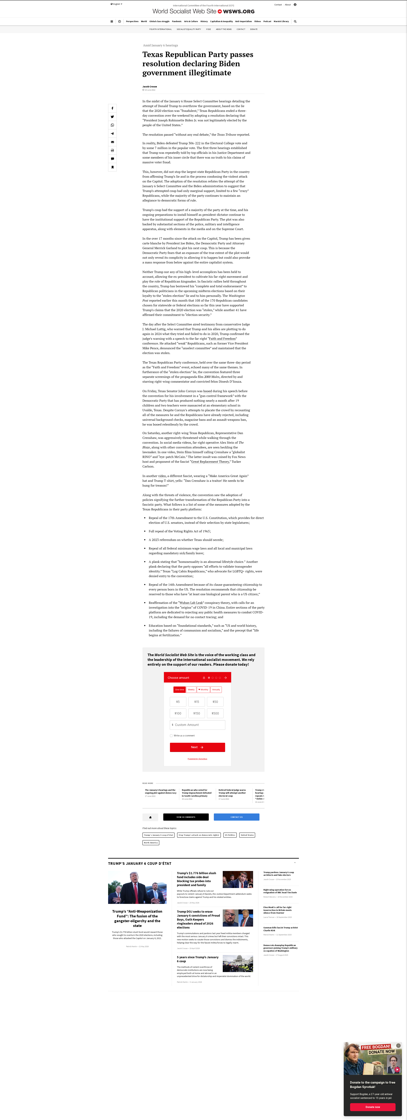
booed (207, 391)
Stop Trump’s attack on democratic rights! (199, 835)
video (162, 476)
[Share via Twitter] (112, 117)
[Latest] (119, 23)
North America (151, 842)
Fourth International (160, 29)
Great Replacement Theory (210, 461)
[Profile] (295, 5)
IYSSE (208, 29)
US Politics (230, 835)
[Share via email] (112, 142)
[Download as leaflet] (112, 150)
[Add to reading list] (112, 167)
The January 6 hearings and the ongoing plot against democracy (160, 791)
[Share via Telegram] (112, 133)
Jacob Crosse (149, 86)
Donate (254, 29)
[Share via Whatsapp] (112, 125)
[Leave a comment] (112, 159)
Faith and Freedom (222, 338)
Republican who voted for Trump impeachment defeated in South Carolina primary (196, 793)
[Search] (295, 23)
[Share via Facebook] (112, 108)
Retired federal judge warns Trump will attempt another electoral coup (232, 793)
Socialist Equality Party (189, 29)
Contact (278, 4)
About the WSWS (224, 29)
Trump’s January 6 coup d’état (158, 835)
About (288, 4)
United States (247, 835)
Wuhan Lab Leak (191, 603)
